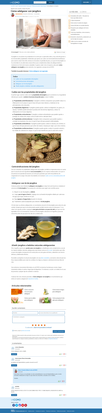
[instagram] (19, 405)
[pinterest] (25, 405)
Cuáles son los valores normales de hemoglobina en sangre (79, 42)
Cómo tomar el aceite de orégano (79, 23)
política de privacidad (26, 330)
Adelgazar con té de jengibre (23, 84)
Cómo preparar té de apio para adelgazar (58, 299)
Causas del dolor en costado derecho (80, 25)
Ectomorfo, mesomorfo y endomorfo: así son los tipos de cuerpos (81, 38)
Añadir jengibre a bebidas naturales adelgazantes (30, 86)
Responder (14, 354)
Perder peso (29, 6)
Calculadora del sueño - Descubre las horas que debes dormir (80, 17)
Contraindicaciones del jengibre (24, 81)
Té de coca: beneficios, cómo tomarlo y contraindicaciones (80, 33)
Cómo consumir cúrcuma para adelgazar (29, 292)
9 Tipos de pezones (75, 20)
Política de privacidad (61, 411)
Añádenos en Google (60, 52)
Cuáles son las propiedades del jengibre (26, 79)
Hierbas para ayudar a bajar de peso (39, 6)
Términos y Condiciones (51, 411)
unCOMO (13, 6)
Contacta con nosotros (40, 411)
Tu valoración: (29, 327)
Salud (16, 6)
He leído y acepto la (22, 330)
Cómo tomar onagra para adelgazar (58, 291)
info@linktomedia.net (53, 339)
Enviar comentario (59, 331)
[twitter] (16, 405)
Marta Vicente (19, 16)
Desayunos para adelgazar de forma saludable (79, 29)
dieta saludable (45, 258)
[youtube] (22, 405)
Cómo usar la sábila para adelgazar (29, 299)
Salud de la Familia (22, 6)
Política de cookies (70, 411)
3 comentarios (37, 14)
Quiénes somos (31, 411)
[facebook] (13, 405)
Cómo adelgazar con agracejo (38, 71)
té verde (50, 250)
